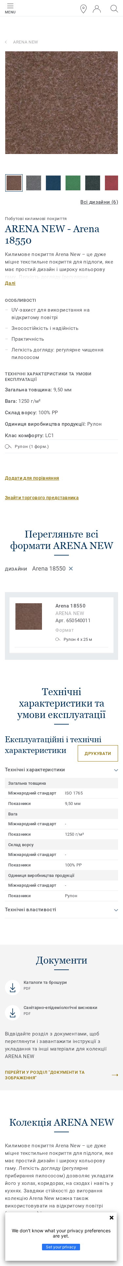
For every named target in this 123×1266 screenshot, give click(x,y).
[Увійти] (97, 9)
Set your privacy (61, 1246)
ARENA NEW (25, 42)
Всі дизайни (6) (99, 202)
